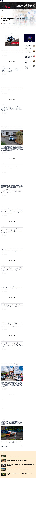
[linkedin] (35, 1)
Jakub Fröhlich (26, 48)
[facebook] (32, 1)
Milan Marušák (26, 68)
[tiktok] (34, 1)
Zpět (2, 10)
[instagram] (31, 1)
